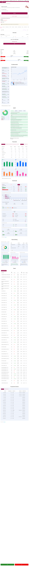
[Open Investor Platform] (28, 2)
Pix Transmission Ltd (8, 3)
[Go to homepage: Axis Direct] (3, 2)
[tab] (1, 27)
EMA (18, 184)
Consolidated (26, 144)
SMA (21, 184)
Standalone (22, 144)
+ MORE (25, 221)
